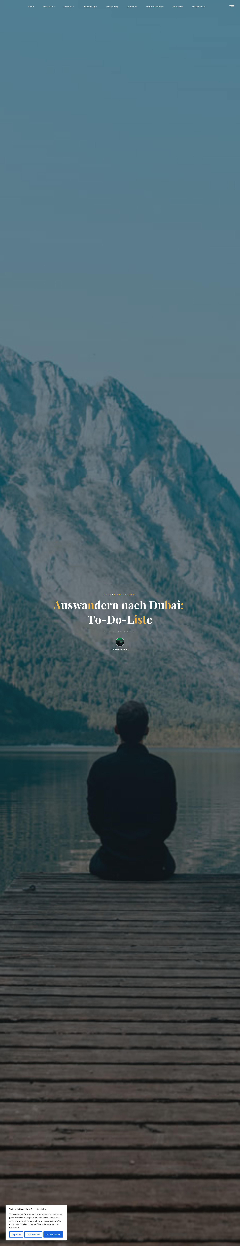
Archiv (107, 594)
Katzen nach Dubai (124, 594)
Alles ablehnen (33, 1234)
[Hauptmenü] (231, 6)
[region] (36, 1222)
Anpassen (16, 1234)
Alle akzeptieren (53, 1234)
